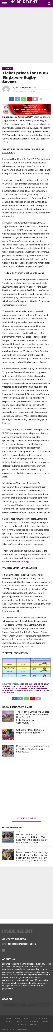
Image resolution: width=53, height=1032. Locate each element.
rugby (31, 688)
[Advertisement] (26, 35)
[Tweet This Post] (17, 98)
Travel (26, 1018)
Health (19, 1021)
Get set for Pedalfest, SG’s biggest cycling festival (30, 731)
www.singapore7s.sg (17, 561)
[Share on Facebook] (11, 98)
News (17, 1018)
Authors (22, 1025)
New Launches (40, 1018)
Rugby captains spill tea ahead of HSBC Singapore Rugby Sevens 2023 (32, 749)
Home (8, 1018)
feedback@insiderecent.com (22, 944)
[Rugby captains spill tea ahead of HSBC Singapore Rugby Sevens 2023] (8, 751)
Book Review (32, 1021)
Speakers (46, 1021)
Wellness (33, 1025)
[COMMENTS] (41, 98)
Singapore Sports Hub (29, 690)
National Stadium (18, 688)
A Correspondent (23, 87)
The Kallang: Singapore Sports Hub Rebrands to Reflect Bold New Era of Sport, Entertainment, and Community (32, 717)
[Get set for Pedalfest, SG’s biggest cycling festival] (8, 734)
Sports (9, 1021)
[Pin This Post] (29, 98)
